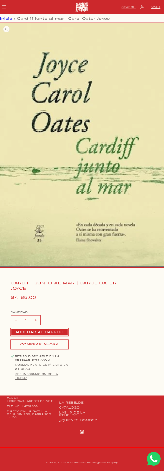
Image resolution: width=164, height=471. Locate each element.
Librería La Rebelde (71, 462)
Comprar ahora (39, 344)
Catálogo (69, 407)
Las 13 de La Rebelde (72, 414)
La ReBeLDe (71, 402)
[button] (128, 7)
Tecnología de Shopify (102, 462)
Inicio (6, 18)
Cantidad (19, 312)
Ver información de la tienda (36, 376)
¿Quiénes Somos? (78, 420)
